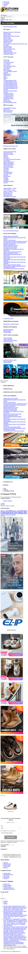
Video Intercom (6, 926)
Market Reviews (7, 863)
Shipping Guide (7, 886)
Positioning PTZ (7, 912)
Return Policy (6, 877)
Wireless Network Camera (17, 908)
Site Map (5, 867)
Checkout (5, 4)
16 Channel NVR (7, 919)
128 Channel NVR (11, 920)
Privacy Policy (6, 866)
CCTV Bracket (6, 924)
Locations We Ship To (8, 887)
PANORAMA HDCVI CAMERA (15, 921)
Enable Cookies (7, 865)
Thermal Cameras (12, 945)
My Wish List (6, 3)
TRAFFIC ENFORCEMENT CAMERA (12, 913)
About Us (5, 862)
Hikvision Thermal (10, 943)
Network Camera (7, 906)
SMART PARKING (8, 937)
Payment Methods (7, 885)
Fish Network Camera (8, 911)
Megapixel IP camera (17, 906)
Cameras (17, 943)
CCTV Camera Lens (20, 923)
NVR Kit (5, 489)
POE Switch (14, 924)
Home (4, 488)
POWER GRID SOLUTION (10, 933)
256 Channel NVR (20, 920)
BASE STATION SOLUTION (17, 935)
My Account (6, 1)
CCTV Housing (21, 924)
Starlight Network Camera (18, 907)
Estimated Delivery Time (9, 889)
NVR (20, 943)
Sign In (5, 5)
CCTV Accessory (11, 923)
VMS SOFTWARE (7, 925)
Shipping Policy (7, 873)
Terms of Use (6, 884)
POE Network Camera (17, 912)
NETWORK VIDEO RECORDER (11, 915)
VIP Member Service (8, 874)
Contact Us (6, 878)
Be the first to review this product (8, 514)
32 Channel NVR (16, 919)
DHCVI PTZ (11, 916)
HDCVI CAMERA (19, 916)
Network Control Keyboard (17, 926)
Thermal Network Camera (20, 911)
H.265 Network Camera (17, 910)
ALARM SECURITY (14, 939)
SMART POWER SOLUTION (17, 932)
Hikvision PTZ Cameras (13, 942)
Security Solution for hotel (17, 928)
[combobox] (7, 16)
